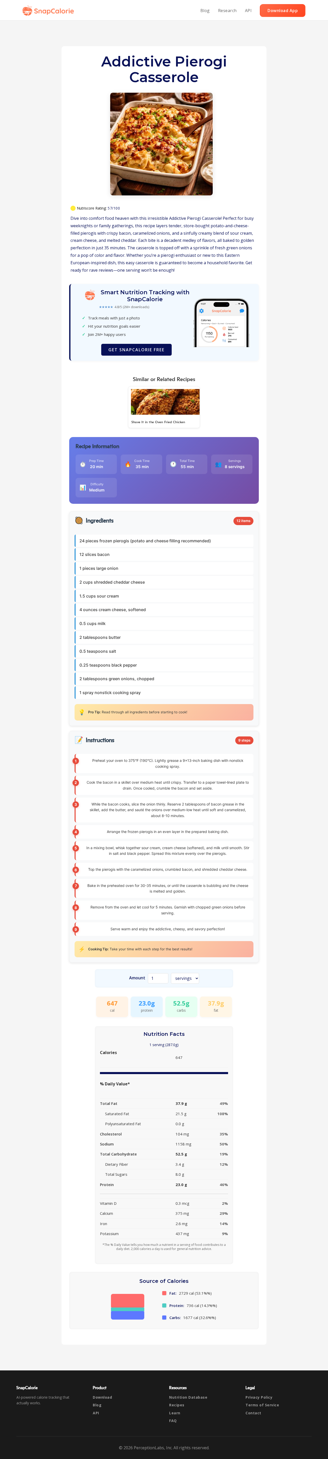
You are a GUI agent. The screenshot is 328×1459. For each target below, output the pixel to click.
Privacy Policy (258, 1397)
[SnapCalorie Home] (49, 10)
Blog (205, 10)
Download (102, 1397)
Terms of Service (262, 1405)
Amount (137, 978)
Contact (253, 1412)
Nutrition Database (188, 1397)
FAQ (173, 1420)
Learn (174, 1412)
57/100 (114, 208)
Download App (283, 10)
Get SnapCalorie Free (136, 350)
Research (227, 10)
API (248, 10)
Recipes (176, 1405)
